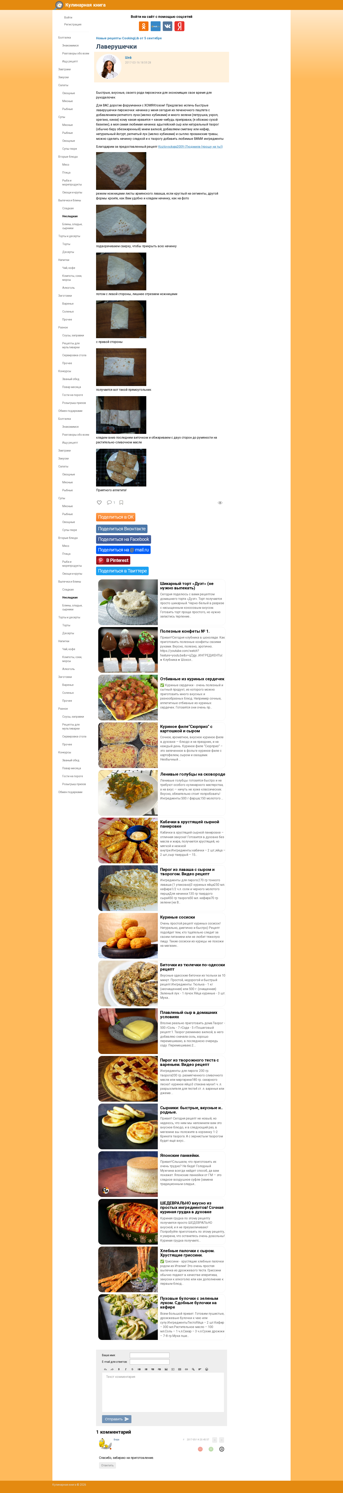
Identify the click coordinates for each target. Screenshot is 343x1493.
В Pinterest (117, 560)
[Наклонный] (125, 1369)
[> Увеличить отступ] (159, 1369)
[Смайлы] (206, 1369)
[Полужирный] (119, 1369)
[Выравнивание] (200, 1369)
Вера (116, 1439)
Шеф (128, 57)
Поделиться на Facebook (123, 539)
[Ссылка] (186, 1369)
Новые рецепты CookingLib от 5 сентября (129, 38)
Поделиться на (123, 550)
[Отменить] (105, 1369)
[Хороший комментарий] (211, 1449)
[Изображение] (166, 1369)
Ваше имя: (109, 1355)
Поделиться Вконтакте (121, 529)
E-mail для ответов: (114, 1361)
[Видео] (173, 1369)
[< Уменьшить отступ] (152, 1369)
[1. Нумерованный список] (146, 1369)
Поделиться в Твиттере (122, 571)
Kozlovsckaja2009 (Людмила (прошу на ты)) (190, 147)
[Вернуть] (112, 1369)
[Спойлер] (193, 1369)
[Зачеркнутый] (132, 1369)
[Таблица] (179, 1369)
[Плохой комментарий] (200, 1449)
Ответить (107, 1465)
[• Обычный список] (139, 1369)
